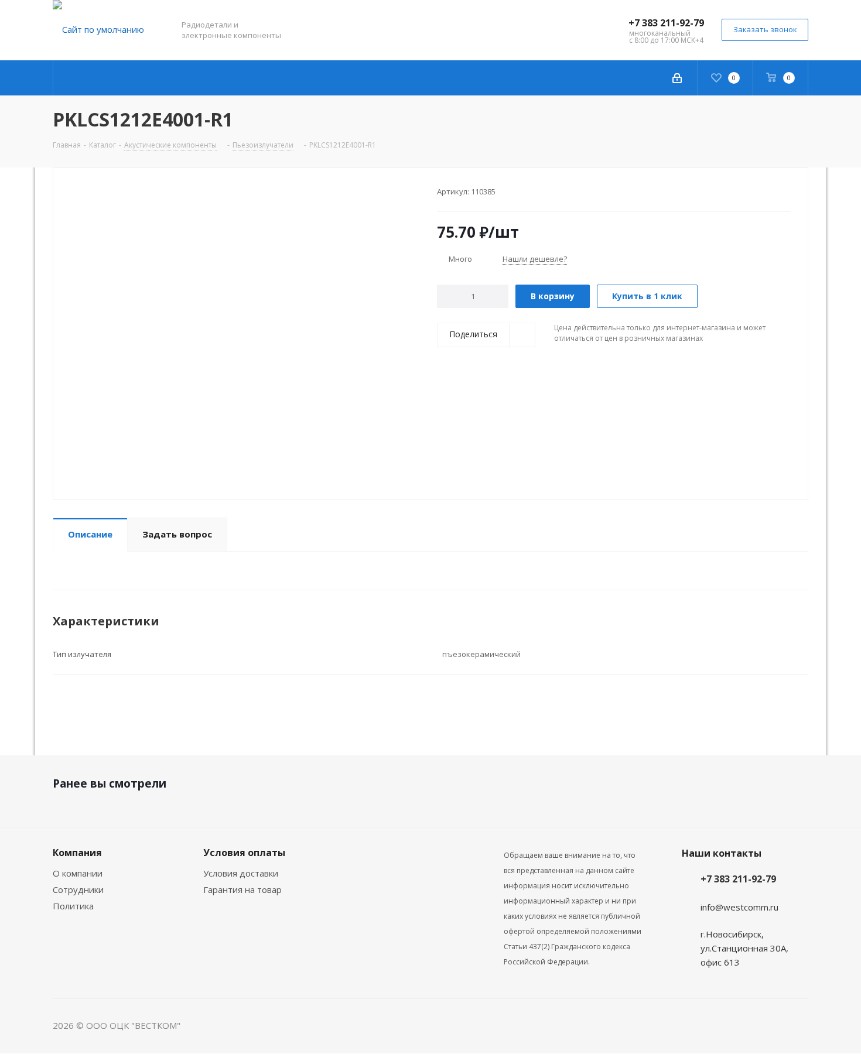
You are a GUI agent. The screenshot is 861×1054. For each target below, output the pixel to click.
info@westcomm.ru (739, 907)
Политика (73, 906)
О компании (77, 873)
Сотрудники (78, 889)
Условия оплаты (244, 852)
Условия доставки (240, 873)
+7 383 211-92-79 (666, 22)
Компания (77, 852)
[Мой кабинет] (677, 77)
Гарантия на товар (242, 889)
